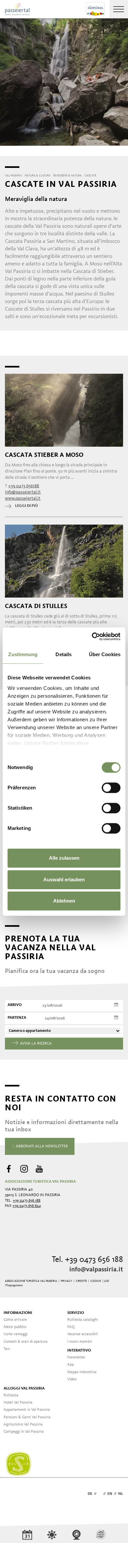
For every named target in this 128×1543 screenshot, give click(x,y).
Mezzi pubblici (15, 1327)
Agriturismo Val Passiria (23, 1424)
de (90, 1494)
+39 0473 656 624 (26, 1206)
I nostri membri (79, 1342)
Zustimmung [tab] (22, 654)
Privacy (66, 1281)
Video (71, 1379)
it (99, 1494)
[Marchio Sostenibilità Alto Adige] (18, 1464)
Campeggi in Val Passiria (24, 1432)
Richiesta (11, 1395)
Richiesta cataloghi (82, 1320)
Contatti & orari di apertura (26, 1342)
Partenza (17, 1018)
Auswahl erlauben (64, 879)
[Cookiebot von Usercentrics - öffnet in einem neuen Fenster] (92, 636)
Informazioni (18, 1313)
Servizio (75, 1313)
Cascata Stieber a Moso (44, 455)
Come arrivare (15, 1320)
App (70, 1365)
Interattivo (79, 1351)
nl (120, 1494)
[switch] (111, 787)
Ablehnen (64, 901)
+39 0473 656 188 (26, 1201)
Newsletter (76, 1357)
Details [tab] (63, 654)
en (109, 1494)
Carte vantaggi (16, 1334)
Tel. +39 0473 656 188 (87, 1260)
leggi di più (26, 506)
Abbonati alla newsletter (41, 1146)
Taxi (7, 1349)
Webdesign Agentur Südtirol (13, 1494)
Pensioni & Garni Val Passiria (27, 1417)
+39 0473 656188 (23, 486)
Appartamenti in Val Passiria (27, 1410)
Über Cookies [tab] (104, 654)
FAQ (71, 1327)
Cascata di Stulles (36, 606)
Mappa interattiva (81, 1372)
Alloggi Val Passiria (24, 1388)
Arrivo (15, 1005)
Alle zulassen (64, 858)
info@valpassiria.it (96, 1269)
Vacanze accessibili (82, 1334)
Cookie (95, 1281)
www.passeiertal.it (22, 498)
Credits (81, 1281)
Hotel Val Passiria (18, 1403)
